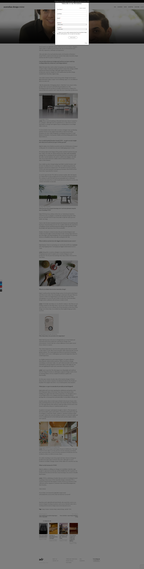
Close (86, 43)
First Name (60, 9)
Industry (59, 22)
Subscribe (73, 37)
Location (59, 27)
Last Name (59, 13)
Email (59, 18)
